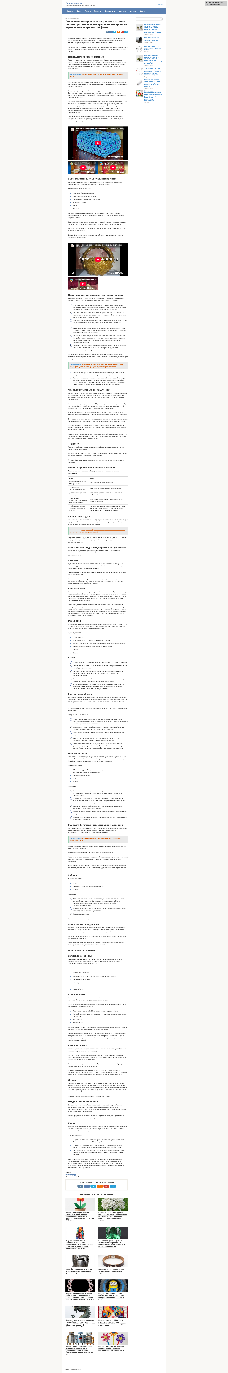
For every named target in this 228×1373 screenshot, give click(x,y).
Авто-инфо (133, 11)
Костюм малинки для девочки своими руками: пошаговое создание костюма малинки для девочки (152, 83)
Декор (79, 11)
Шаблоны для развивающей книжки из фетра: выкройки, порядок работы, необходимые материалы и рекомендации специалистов (153, 95)
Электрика (122, 11)
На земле (70, 11)
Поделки (88, 11)
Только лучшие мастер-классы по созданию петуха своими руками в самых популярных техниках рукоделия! (152, 72)
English (160, 4)
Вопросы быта (110, 11)
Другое (142, 11)
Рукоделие (97, 11)
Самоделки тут (75, 3)
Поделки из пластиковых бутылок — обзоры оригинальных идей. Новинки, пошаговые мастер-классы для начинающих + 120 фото (152, 28)
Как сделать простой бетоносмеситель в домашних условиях (151, 39)
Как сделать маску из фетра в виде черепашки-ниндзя (153, 48)
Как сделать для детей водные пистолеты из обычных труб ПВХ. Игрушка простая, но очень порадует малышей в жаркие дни (153, 59)
